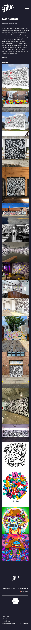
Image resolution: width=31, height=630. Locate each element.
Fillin (8, 8)
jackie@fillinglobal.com (8, 623)
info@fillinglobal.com (8, 621)
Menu (27, 7)
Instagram (5, 62)
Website (4, 57)
